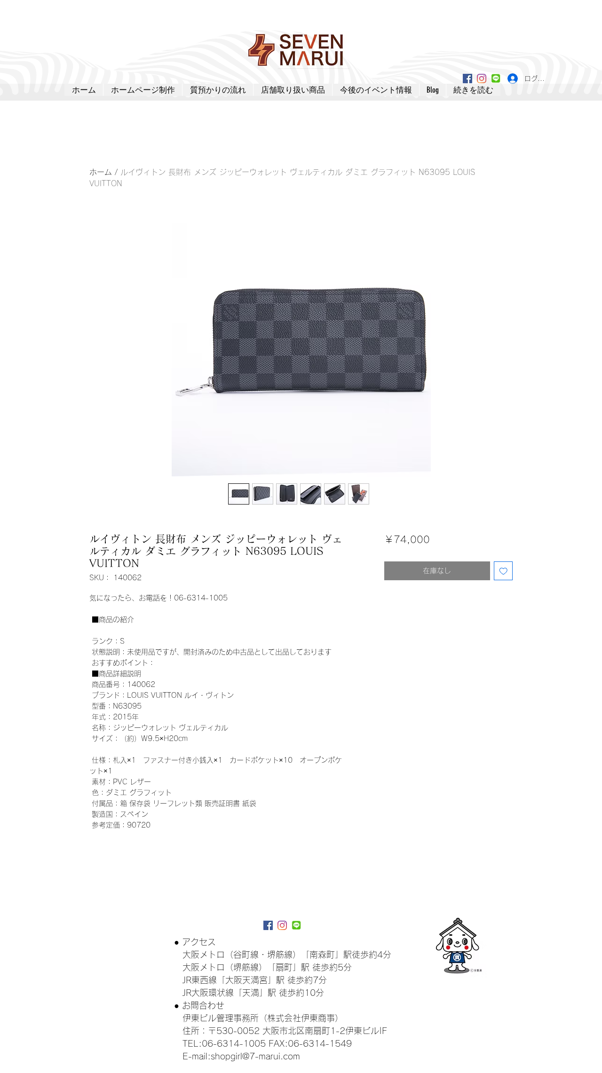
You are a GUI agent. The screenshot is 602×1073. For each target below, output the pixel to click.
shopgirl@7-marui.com (255, 1056)
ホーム (100, 172)
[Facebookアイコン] (467, 78)
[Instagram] (481, 78)
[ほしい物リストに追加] (503, 571)
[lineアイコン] (495, 78)
